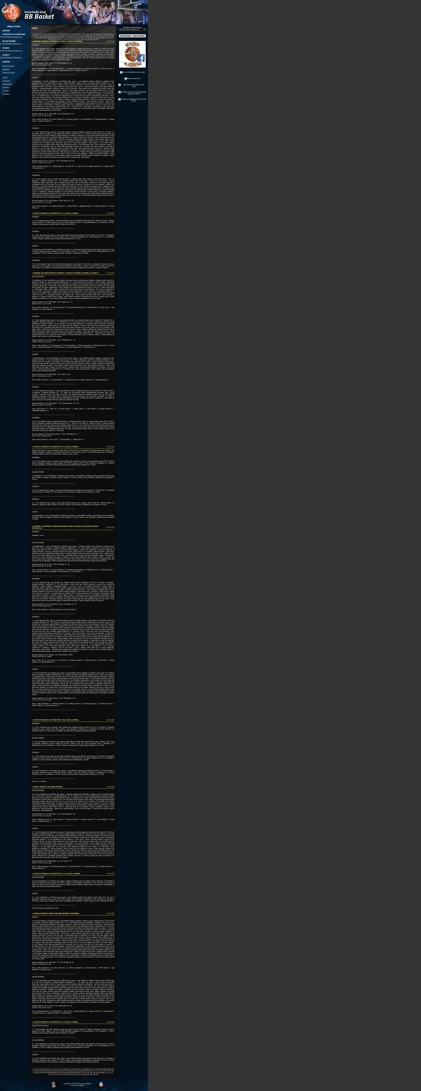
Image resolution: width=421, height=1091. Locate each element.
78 (108, 36)
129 (97, 39)
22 (70, 34)
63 (76, 36)
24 (75, 34)
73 (98, 36)
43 (34, 36)
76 (104, 36)
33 (94, 34)
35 (98, 34)
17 (60, 34)
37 (102, 34)
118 (64, 39)
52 (53, 36)
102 (82, 38)
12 (49, 34)
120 (70, 39)
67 (85, 36)
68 (87, 36)
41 (111, 34)
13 (51, 34)
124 (82, 39)
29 (85, 34)
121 (73, 39)
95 (65, 38)
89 (51, 38)
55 (59, 36)
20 (66, 34)
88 (49, 38)
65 (81, 36)
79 (110, 36)
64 (78, 36)
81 (34, 38)
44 (36, 36)
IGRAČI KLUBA (8, 66)
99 (73, 38)
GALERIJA (6, 81)
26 (79, 34)
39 (107, 34)
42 (113, 34)
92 (59, 38)
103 (85, 38)
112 (112, 38)
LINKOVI (5, 87)
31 (90, 34)
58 (66, 36)
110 (106, 38)
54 (57, 36)
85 (43, 38)
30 (87, 34)
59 (68, 36)
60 (70, 36)
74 (100, 36)
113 (49, 39)
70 (91, 36)
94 (63, 38)
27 (81, 34)
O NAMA (5, 91)
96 (67, 38)
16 (58, 34)
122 (76, 39)
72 (96, 36)
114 (52, 39)
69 (89, 36)
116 (58, 39)
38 (105, 34)
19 (64, 34)
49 (46, 36)
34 (96, 34)
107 (97, 38)
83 (38, 38)
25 (77, 34)
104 (88, 38)
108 (100, 38)
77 (106, 36)
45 (38, 36)
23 (73, 34)
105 (91, 38)
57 (63, 36)
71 (93, 36)
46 (40, 36)
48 (44, 36)
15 (55, 34)
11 (47, 34)
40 (109, 34)
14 (53, 34)
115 (55, 39)
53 (55, 36)
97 (69, 38)
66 (83, 36)
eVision (81, 1085)
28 (83, 34)
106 (94, 38)
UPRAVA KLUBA (8, 73)
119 (67, 39)
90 (53, 38)
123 (79, 39)
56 (61, 36)
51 (51, 36)
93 (61, 38)
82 (36, 38)
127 (91, 39)
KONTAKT (6, 94)
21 (68, 34)
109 (103, 38)
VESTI (4, 78)
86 (45, 38)
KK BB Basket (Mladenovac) (12, 37)
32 (92, 34)
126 (88, 39)
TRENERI (5, 69)
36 (100, 34)
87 (47, 38)
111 (109, 38)
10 (45, 34)
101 (79, 38)
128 (94, 39)
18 (62, 34)
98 (71, 38)
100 (76, 38)
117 (61, 39)
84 (40, 38)
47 (42, 36)
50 (49, 36)
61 (72, 36)
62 (74, 36)
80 (113, 36)
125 (85, 39)
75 (102, 36)
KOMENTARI (7, 84)
